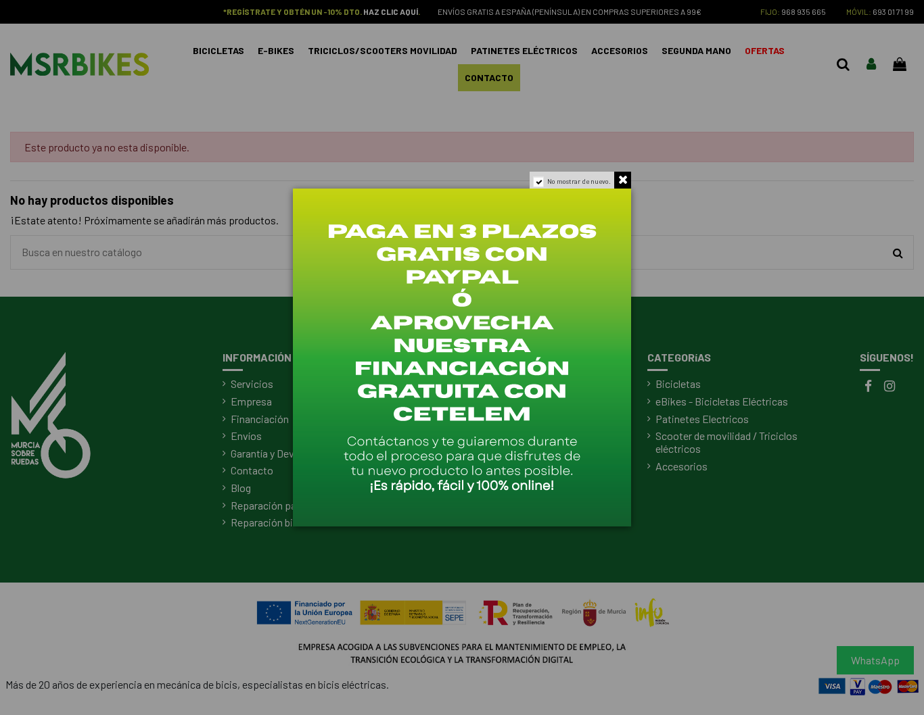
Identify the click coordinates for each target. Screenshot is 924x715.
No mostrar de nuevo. (579, 181)
